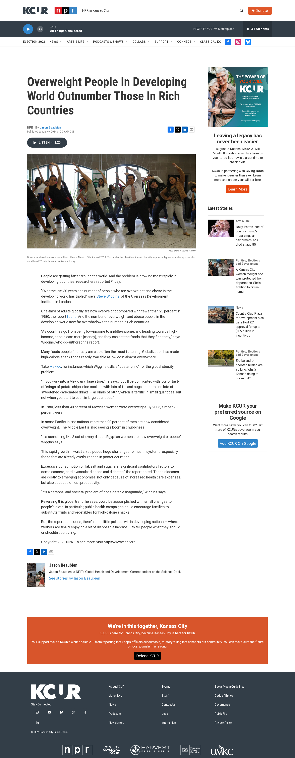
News (54, 41)
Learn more (237, 189)
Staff (165, 695)
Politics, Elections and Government (248, 262)
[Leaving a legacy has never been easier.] (238, 97)
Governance (222, 704)
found (71, 316)
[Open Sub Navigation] (61, 41)
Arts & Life (75, 41)
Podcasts (115, 713)
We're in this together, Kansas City (147, 626)
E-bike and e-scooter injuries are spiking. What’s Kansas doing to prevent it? (249, 369)
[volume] (40, 29)
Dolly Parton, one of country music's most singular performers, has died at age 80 (249, 235)
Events (166, 686)
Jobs (165, 713)
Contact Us (169, 704)
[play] (28, 29)
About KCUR (116, 686)
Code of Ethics (224, 695)
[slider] (46, 29)
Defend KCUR (147, 655)
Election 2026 (34, 41)
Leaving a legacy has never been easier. (238, 139)
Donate (261, 10)
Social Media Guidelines (229, 686)
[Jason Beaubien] (36, 575)
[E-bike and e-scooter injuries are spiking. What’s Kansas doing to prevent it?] (221, 358)
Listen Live (115, 695)
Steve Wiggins (108, 296)
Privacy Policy (223, 722)
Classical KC (210, 41)
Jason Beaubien (50, 127)
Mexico (55, 366)
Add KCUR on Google (238, 443)
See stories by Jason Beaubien (74, 578)
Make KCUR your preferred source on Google (238, 412)
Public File (221, 713)
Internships (169, 722)
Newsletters (116, 722)
